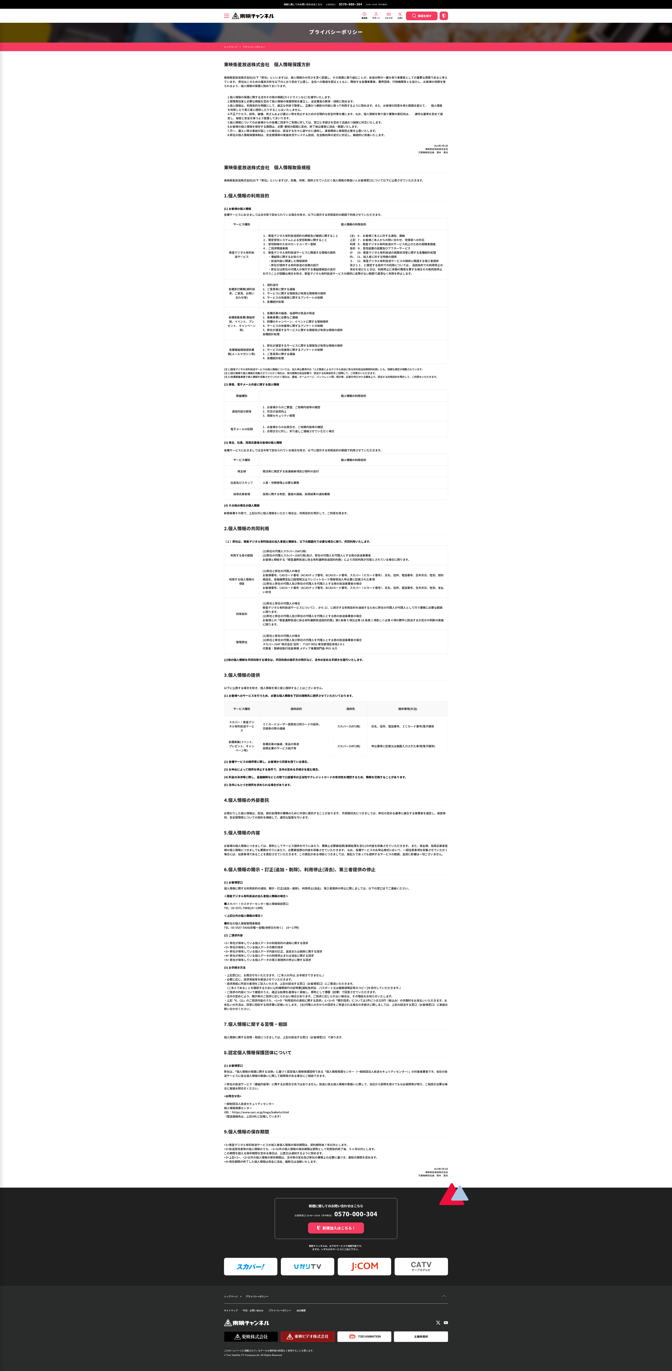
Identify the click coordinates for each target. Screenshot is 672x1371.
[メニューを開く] (226, 16)
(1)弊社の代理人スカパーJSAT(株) (284, 551)
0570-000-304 (350, 4)
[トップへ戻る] (444, 1296)
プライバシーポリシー (280, 1310)
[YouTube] (446, 1323)
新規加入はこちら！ (339, 1228)
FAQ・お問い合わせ (253, 1310)
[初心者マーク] (444, 16)
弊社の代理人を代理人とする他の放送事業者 (343, 555)
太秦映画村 (421, 1336)
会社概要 (301, 1310)
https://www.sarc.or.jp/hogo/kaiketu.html (260, 1112)
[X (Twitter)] (438, 1323)
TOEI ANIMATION (369, 1336)
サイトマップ (231, 1310)
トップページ (231, 47)
